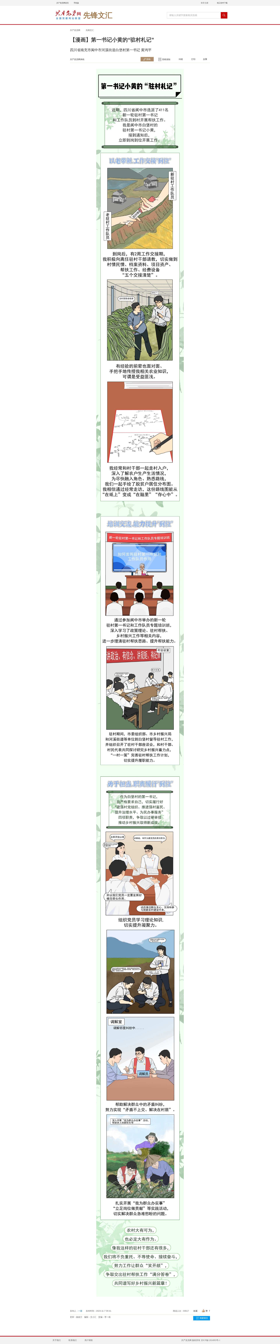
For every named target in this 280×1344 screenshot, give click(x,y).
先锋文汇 (90, 30)
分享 (205, 59)
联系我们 (73, 1340)
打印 (193, 59)
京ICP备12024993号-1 (210, 1340)
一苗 (80, 1311)
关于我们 (56, 1340)
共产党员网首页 (62, 3)
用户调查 (89, 1340)
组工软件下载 (222, 3)
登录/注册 (204, 3)
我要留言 (204, 1318)
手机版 (76, 3)
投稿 (148, 59)
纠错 (181, 59)
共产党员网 (75, 30)
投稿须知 (166, 59)
